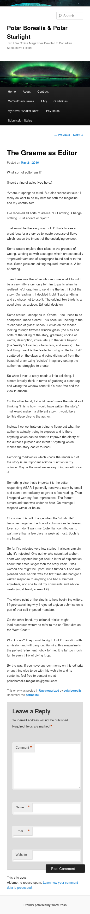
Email (23, 831)
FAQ (44, 101)
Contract (42, 91)
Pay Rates (53, 111)
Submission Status (20, 120)
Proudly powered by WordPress (45, 905)
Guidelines (61, 101)
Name (23, 807)
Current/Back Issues (21, 101)
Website (21, 854)
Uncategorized (49, 690)
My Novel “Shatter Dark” (23, 111)
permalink (32, 695)
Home (12, 91)
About (26, 91)
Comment (24, 747)
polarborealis (73, 690)
